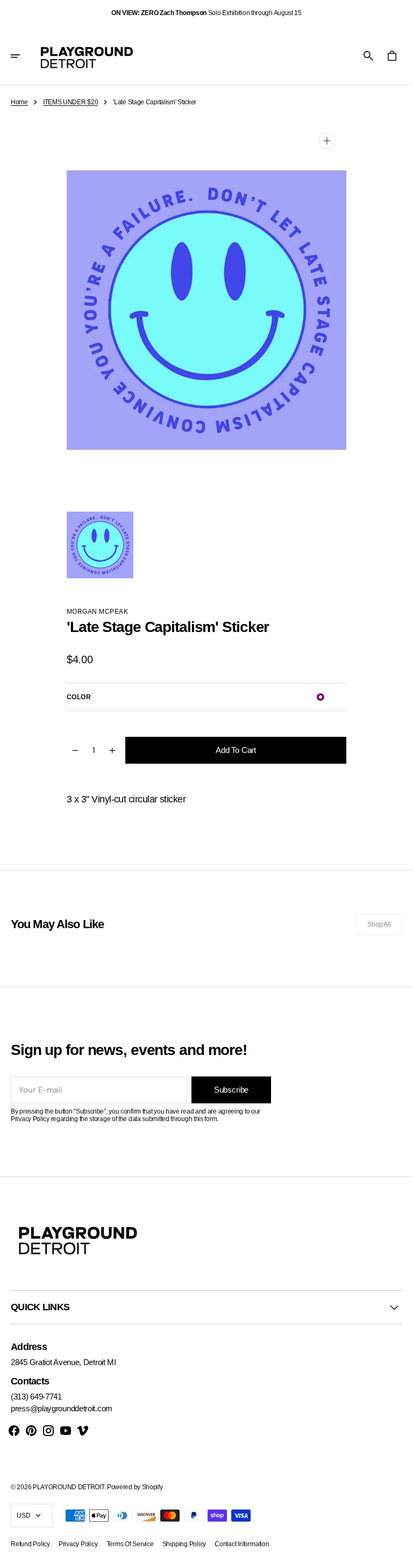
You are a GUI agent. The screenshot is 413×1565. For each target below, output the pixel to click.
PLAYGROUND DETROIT (68, 1487)
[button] (22, 56)
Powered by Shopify (135, 1487)
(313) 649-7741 (36, 1396)
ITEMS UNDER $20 (70, 102)
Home (19, 102)
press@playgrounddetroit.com (61, 1408)
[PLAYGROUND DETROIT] (86, 56)
